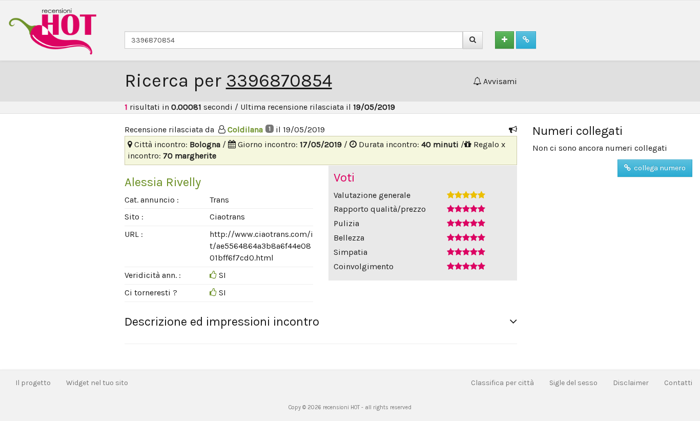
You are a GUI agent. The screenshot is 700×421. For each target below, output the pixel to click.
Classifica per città (502, 382)
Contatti (678, 382)
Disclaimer (631, 382)
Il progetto (33, 382)
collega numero (658, 168)
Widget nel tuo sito (97, 382)
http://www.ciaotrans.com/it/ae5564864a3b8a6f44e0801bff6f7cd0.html (261, 246)
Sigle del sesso (573, 382)
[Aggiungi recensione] (504, 40)
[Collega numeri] (526, 40)
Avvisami (499, 81)
